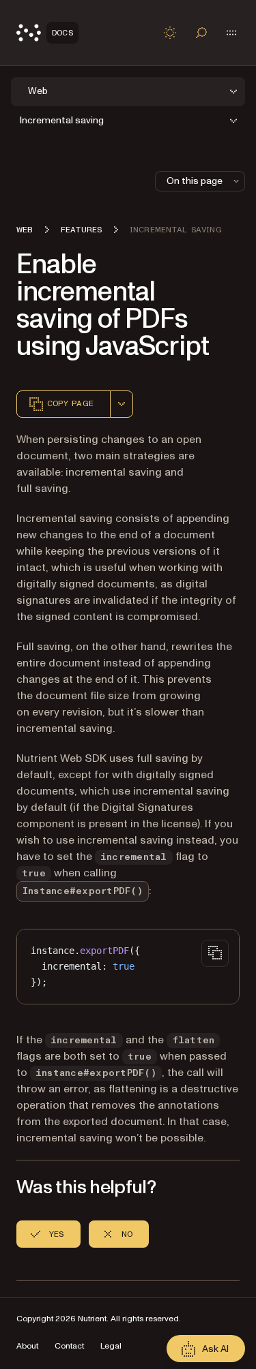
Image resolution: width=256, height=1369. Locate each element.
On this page (195, 180)
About (27, 1346)
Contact (69, 1346)
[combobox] (121, 404)
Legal (111, 1346)
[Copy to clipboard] (215, 953)
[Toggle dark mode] (170, 32)
